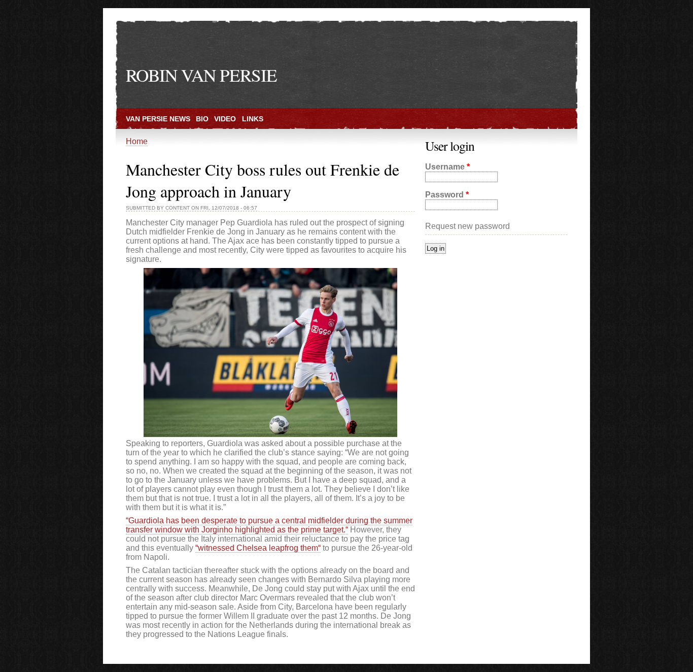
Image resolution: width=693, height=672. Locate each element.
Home (137, 141)
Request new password (467, 226)
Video (225, 119)
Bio (202, 119)
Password (447, 194)
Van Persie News (158, 119)
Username (447, 166)
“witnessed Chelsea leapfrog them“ (258, 548)
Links (252, 119)
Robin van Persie (201, 75)
